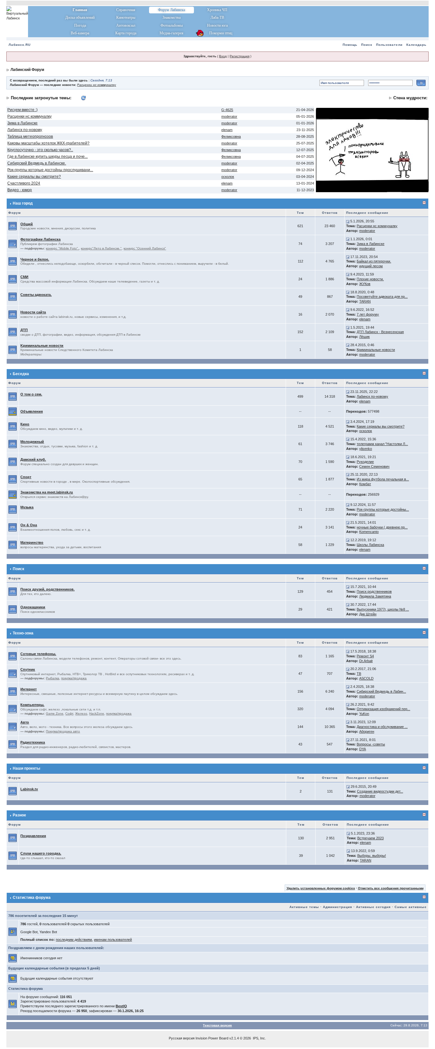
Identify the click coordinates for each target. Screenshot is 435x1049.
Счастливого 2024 (23, 183)
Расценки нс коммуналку (96, 85)
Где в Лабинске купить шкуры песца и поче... (47, 156)
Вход (223, 56)
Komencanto (369, 532)
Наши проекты (26, 768)
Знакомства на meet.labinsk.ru (46, 492)
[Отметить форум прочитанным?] (12, 226)
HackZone (96, 713)
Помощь (350, 44)
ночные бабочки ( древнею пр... (382, 527)
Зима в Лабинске (22, 123)
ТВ (359, 673)
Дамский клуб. (33, 459)
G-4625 (227, 110)
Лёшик (364, 337)
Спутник (27, 669)
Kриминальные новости (41, 345)
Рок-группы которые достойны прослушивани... (50, 170)
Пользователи (389, 44)
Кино (24, 424)
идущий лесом (371, 266)
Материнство (31, 542)
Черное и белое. (34, 259)
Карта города (125, 33)
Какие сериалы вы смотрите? (34, 176)
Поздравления (33, 836)
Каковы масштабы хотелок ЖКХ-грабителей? (48, 143)
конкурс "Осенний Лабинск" (145, 248)
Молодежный (32, 442)
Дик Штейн (367, 614)
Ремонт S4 (365, 656)
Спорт (25, 477)
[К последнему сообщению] (347, 221)
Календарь (416, 44)
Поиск (366, 44)
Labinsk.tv (29, 789)
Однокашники (32, 607)
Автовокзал (125, 25)
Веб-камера (80, 33)
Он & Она (28, 525)
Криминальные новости (376, 350)
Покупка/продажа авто (63, 731)
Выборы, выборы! (371, 855)
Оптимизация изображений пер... (383, 709)
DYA (362, 749)
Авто (24, 722)
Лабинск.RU (20, 44)
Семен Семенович (374, 466)
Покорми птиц (217, 33)
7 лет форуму (368, 314)
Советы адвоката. (36, 295)
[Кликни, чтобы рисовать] (372, 149)
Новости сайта (33, 312)
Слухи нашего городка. (40, 853)
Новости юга (217, 25)
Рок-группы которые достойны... (383, 509)
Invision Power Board (212, 1038)
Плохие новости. (370, 279)
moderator (229, 116)
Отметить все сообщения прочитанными (391, 888)
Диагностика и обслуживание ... (382, 727)
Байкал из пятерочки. (374, 261)
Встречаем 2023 (370, 838)
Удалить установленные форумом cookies (321, 888)
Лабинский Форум (27, 69)
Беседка (21, 374)
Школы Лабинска (370, 545)
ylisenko (365, 449)
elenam (226, 130)
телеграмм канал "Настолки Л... (382, 444)
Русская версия (182, 1038)
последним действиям (74, 939)
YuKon (364, 714)
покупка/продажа (74, 678)
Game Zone (54, 713)
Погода (80, 25)
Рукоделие (365, 462)
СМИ (24, 277)
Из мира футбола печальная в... (383, 479)
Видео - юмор (19, 190)
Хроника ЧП (217, 10)
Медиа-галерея (171, 33)
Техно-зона (23, 633)
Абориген (366, 731)
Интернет (28, 689)
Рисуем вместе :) (22, 110)
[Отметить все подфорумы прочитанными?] (12, 243)
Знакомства (171, 17)
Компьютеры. (32, 705)
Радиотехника (32, 742)
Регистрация (239, 56)
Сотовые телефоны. (38, 654)
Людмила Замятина (375, 596)
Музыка (26, 507)
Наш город (23, 203)
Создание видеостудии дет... (380, 791)
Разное (19, 815)
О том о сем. (31, 394)
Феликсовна (231, 136)
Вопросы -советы (371, 744)
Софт (69, 713)
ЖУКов (364, 284)
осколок (227, 176)
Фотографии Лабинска (40, 239)
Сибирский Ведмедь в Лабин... (381, 691)
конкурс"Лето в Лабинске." (101, 248)
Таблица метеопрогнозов (30, 136)
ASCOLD (366, 678)
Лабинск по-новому (24, 130)
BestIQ (121, 1006)
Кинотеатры (125, 17)
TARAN (365, 301)
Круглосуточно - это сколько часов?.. (40, 150)
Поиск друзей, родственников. (47, 589)
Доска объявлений (80, 17)
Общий (26, 224)
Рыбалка (52, 678)
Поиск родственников (374, 591)
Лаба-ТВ (217, 17)
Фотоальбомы (171, 25)
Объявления (31, 411)
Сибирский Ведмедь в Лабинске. (36, 163)
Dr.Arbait (366, 661)
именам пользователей (113, 939)
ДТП (24, 330)
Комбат (365, 484)
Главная (80, 10)
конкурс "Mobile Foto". (62, 248)
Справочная (125, 10)
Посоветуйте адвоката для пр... (382, 296)
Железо (81, 713)
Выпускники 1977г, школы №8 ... (383, 609)
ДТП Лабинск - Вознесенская (380, 332)
